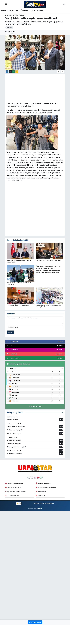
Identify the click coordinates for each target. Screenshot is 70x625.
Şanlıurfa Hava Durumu (44, 483)
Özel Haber (25, 10)
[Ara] (64, 4)
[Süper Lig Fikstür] (62, 412)
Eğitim (33, 10)
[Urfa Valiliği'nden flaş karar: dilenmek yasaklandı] (20, 273)
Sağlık (11, 10)
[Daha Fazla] (16, 71)
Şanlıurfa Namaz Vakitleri (14, 487)
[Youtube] (38, 477)
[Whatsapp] (41, 477)
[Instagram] (35, 477)
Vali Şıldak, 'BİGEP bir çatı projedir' (18, 305)
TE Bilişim (39, 508)
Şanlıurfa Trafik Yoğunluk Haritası (47, 487)
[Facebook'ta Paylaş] (7, 71)
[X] (32, 477)
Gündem (4, 10)
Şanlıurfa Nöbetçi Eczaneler (15, 483)
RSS (19, 503)
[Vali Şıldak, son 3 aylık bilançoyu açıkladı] (49, 251)
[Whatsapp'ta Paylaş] (13, 71)
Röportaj (40, 10)
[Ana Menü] (6, 4)
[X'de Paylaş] (10, 71)
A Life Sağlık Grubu (35, 622)
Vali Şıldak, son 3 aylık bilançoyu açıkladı (48, 260)
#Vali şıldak (9, 27)
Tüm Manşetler (42, 491)
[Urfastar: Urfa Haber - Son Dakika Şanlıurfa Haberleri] (35, 4)
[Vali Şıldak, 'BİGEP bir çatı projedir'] (20, 295)
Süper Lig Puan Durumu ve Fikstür (16, 491)
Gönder (10, 332)
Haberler (8, 15)
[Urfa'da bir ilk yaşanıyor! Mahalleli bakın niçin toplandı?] (49, 295)
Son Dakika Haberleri (13, 495)
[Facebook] (28, 477)
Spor (17, 10)
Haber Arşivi (41, 495)
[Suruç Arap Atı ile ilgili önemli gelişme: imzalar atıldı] (20, 251)
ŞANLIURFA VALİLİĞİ (18, 15)
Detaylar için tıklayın (35, 406)
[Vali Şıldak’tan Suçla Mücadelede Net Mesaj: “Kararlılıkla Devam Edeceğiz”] (49, 267)
